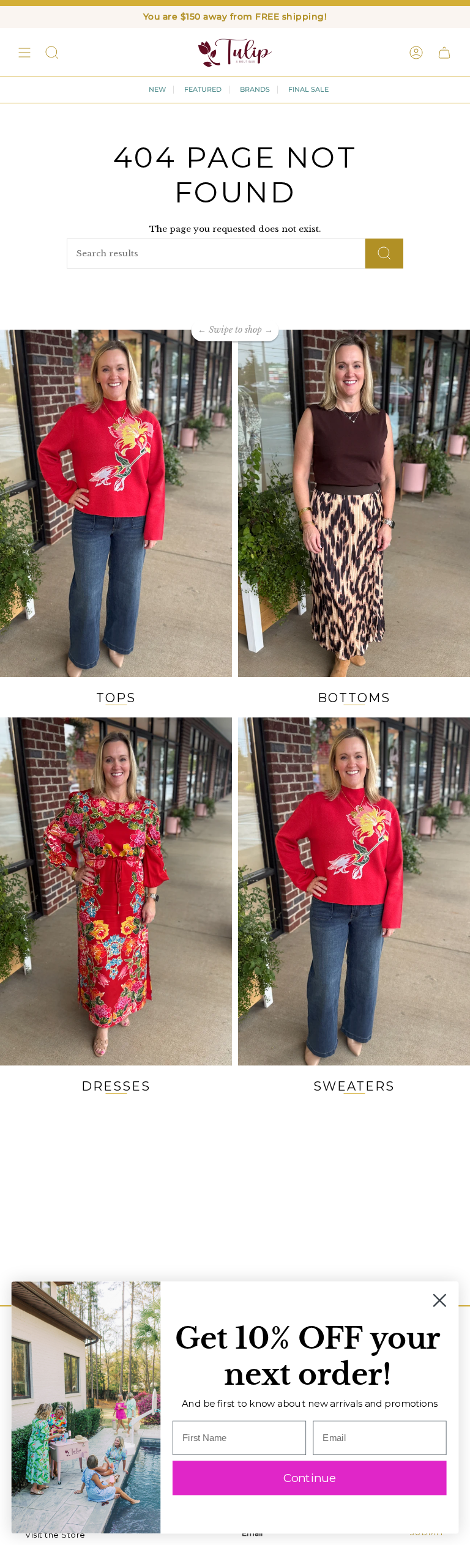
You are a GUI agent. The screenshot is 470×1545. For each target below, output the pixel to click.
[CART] (444, 52)
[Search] (384, 254)
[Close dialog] (439, 1300)
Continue (309, 1477)
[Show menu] (24, 52)
